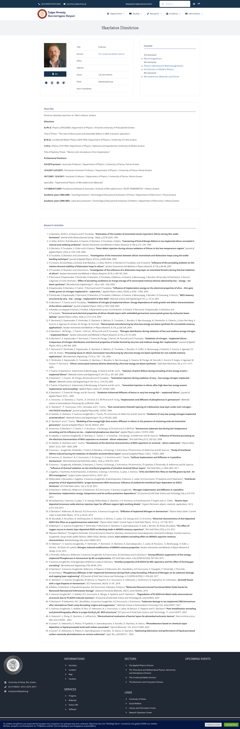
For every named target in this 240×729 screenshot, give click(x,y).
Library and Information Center (142, 708)
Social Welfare (135, 703)
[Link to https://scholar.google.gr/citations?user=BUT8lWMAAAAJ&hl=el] (52, 83)
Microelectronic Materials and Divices (161, 76)
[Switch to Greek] (199, 4)
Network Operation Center (140, 712)
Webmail (72, 700)
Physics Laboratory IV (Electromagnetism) (163, 65)
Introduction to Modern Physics (159, 69)
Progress (72, 695)
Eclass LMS (73, 704)
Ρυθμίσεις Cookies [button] (213, 724)
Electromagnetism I (153, 58)
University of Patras (137, 699)
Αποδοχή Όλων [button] (231, 724)
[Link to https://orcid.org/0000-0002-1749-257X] (46, 83)
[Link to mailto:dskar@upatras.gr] (63, 83)
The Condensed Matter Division (111, 54)
